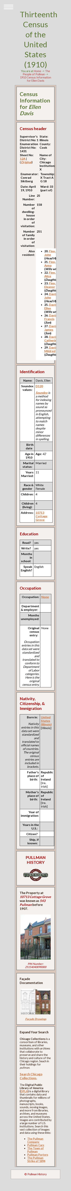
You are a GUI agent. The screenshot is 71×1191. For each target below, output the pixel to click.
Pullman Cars (35, 1145)
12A (22, 158)
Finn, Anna (50, 263)
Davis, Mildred (51, 349)
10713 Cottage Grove (41, 516)
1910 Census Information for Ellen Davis (35, 79)
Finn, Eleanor (50, 285)
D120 (39, 386)
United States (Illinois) (46, 720)
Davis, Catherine (51, 338)
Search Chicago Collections (31, 1076)
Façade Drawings (35, 1019)
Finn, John (50, 252)
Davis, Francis (51, 317)
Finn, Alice (50, 274)
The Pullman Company (35, 1140)
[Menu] (8, 6)
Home (37, 71)
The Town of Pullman (35, 1150)
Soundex (42, 392)
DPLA (24, 1091)
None (45, 597)
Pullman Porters (37, 1154)
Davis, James (51, 327)
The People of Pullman (36, 72)
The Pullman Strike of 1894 (36, 1159)
